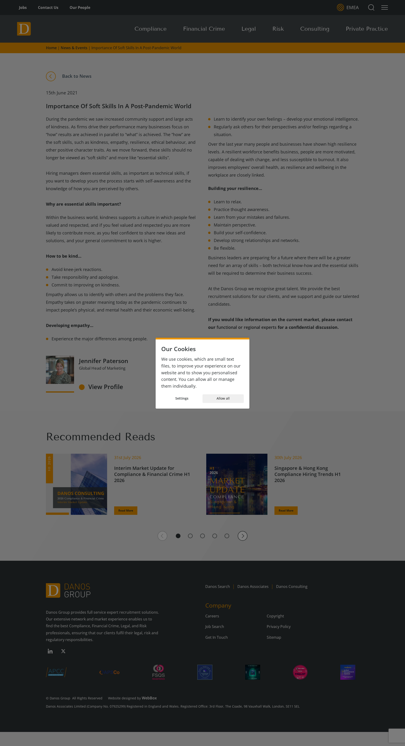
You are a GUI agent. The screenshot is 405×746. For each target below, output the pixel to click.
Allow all (223, 398)
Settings (181, 398)
